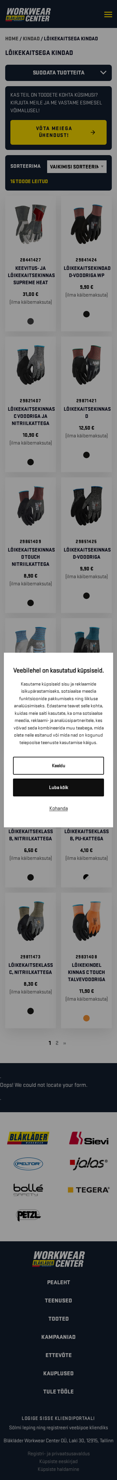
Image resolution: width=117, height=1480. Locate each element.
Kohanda (58, 809)
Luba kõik (58, 787)
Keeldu (58, 766)
